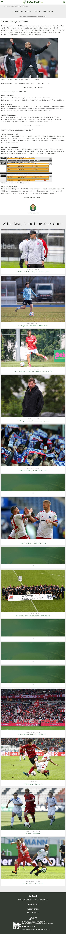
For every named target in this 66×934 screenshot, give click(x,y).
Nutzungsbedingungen (24, 899)
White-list (48, 929)
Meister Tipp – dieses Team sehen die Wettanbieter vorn (33, 616)
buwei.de (24, 923)
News (7, 6)
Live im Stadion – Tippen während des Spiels (33, 470)
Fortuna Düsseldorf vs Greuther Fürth (33, 883)
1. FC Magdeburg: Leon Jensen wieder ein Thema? (33, 326)
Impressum (44, 899)
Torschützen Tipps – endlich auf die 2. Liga (33, 543)
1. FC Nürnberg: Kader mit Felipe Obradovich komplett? (33, 272)
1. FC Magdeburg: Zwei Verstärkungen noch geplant (33, 421)
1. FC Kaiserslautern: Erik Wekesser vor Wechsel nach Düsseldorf (33, 371)
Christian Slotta (34, 213)
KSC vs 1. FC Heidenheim (33, 834)
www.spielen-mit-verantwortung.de (35, 923)
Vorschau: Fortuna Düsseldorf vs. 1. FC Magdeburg (33, 734)
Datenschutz (36, 899)
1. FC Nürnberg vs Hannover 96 (33, 784)
